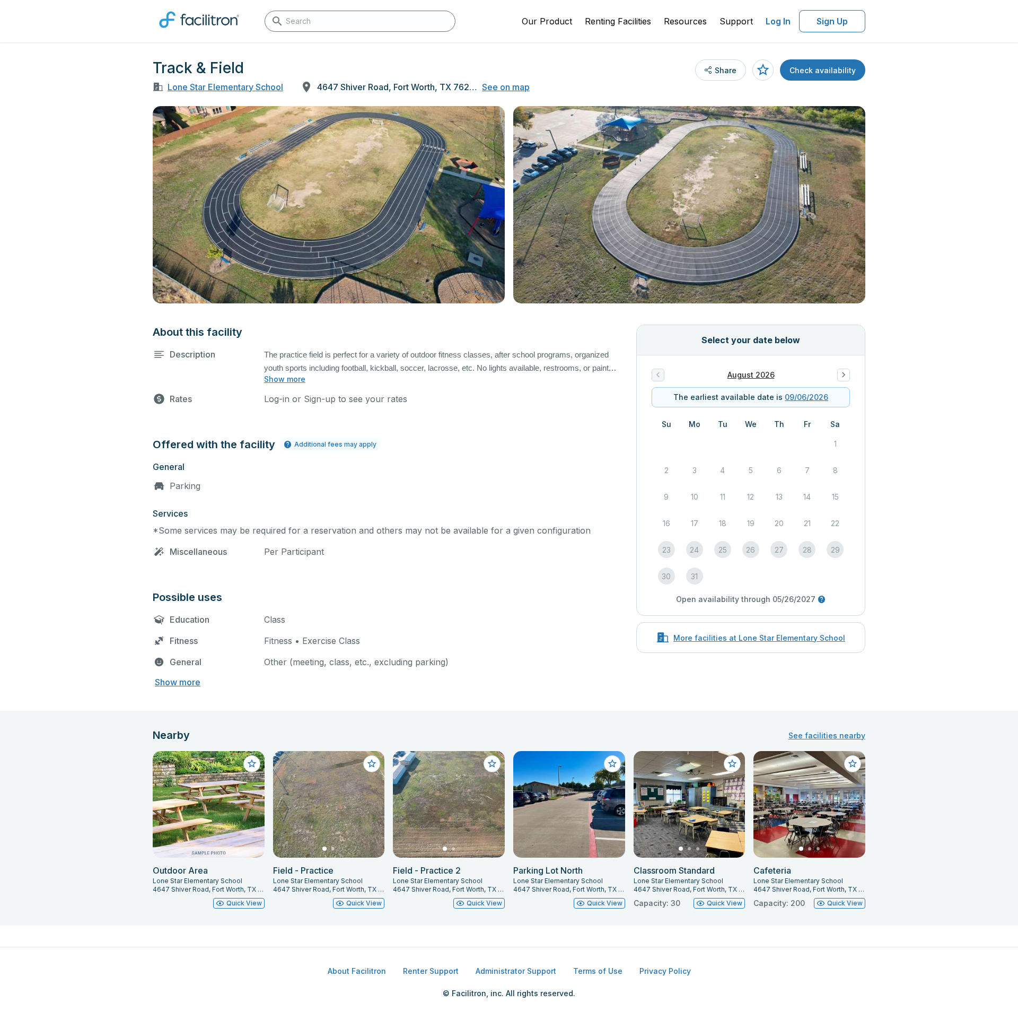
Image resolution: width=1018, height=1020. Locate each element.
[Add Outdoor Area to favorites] (251, 763)
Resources (685, 21)
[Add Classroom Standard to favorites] (732, 763)
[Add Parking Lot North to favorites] (612, 763)
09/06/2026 (806, 397)
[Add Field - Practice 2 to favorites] (492, 763)
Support (736, 21)
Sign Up (832, 21)
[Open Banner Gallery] (329, 204)
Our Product (547, 21)
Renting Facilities (618, 21)
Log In (778, 21)
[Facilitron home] (199, 31)
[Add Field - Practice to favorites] (371, 763)
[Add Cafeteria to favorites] (852, 763)
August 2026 (751, 374)
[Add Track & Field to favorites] (763, 70)
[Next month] (843, 375)
